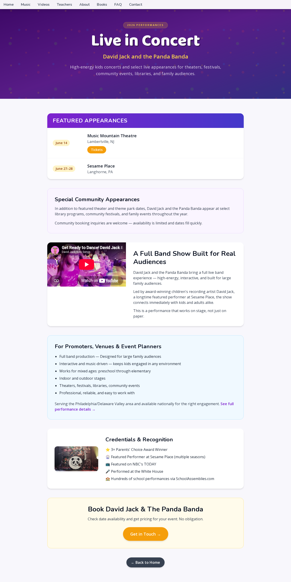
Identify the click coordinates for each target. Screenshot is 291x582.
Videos (44, 4)
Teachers (64, 4)
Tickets (97, 149)
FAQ (118, 4)
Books (102, 4)
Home (9, 4)
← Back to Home (145, 562)
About (84, 4)
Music (25, 4)
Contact (135, 4)
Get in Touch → (145, 534)
